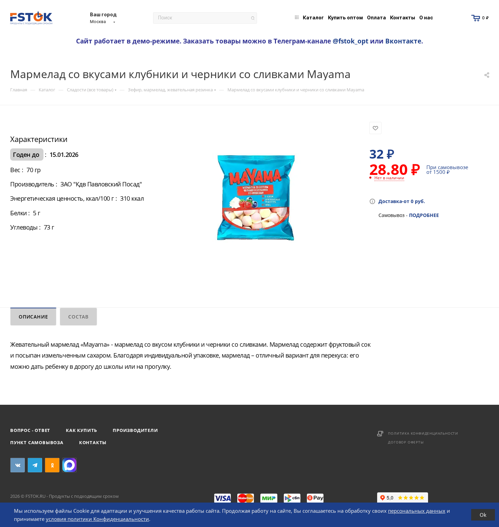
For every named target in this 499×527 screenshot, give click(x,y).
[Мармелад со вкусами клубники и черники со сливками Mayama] (256, 198)
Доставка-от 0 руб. (401, 201)
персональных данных (416, 510)
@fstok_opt (350, 41)
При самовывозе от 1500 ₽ (447, 169)
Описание (33, 316)
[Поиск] (253, 18)
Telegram (34, 465)
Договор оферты (406, 442)
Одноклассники (52, 465)
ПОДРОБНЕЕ (424, 215)
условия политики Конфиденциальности (97, 518)
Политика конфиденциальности (423, 433)
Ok (483, 514)
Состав (78, 316)
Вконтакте (403, 41)
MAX (69, 465)
